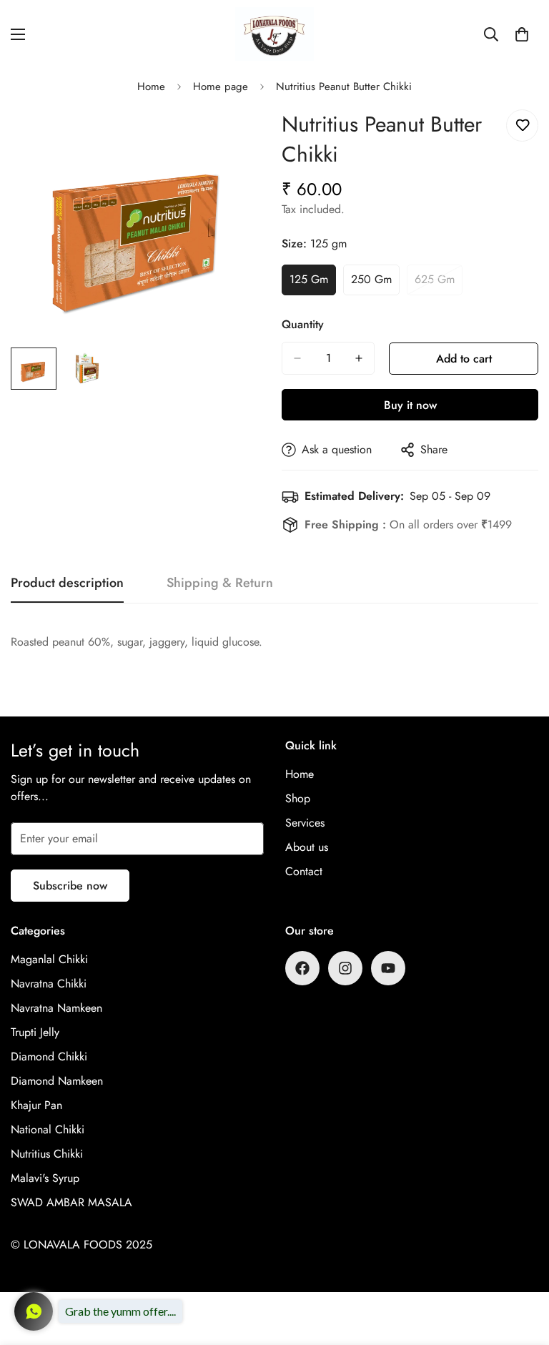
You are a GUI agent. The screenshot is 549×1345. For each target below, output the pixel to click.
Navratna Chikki (48, 983)
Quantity (303, 324)
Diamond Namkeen (57, 1081)
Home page (220, 86)
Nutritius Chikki (47, 1154)
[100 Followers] (345, 968)
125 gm (313, 283)
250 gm (375, 283)
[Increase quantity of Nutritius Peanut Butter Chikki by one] (359, 358)
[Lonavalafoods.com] (274, 34)
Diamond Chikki (49, 1056)
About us (306, 847)
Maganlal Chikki (49, 959)
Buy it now (410, 405)
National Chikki (47, 1129)
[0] (521, 34)
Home (151, 86)
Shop (297, 798)
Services (305, 822)
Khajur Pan (36, 1105)
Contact (303, 871)
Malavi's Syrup (45, 1178)
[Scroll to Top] (521, 1267)
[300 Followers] (302, 968)
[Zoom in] (237, 136)
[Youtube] (388, 968)
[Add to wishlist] (522, 125)
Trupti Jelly (35, 1032)
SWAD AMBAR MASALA (71, 1202)
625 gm (439, 283)
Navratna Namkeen (56, 1008)
